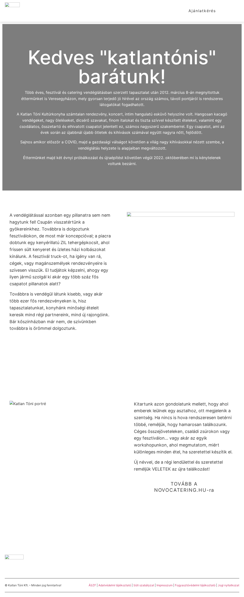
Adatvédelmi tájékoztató (114, 585)
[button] (234, 10)
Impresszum (165, 585)
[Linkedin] (236, 564)
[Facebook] (213, 564)
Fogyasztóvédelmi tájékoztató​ (195, 585)
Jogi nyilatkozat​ (228, 585)
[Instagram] (225, 564)
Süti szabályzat (144, 585)
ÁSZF (92, 585)
